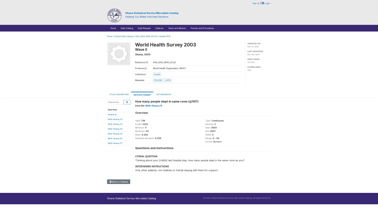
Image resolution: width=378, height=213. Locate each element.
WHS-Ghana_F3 (115, 124)
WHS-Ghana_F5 (115, 134)
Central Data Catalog (123, 36)
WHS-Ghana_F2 (115, 119)
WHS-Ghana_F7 (115, 143)
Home (113, 28)
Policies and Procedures (202, 28)
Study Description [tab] (119, 94)
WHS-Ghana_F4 (115, 129)
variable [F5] (164, 36)
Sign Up (255, 3)
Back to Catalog (120, 181)
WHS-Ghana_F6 (115, 138)
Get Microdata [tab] (163, 94)
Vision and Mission (177, 28)
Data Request (144, 28)
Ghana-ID (112, 114)
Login (267, 3)
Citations (159, 28)
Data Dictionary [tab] (142, 95)
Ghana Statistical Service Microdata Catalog (151, 13)
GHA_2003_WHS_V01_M (146, 36)
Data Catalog (127, 28)
